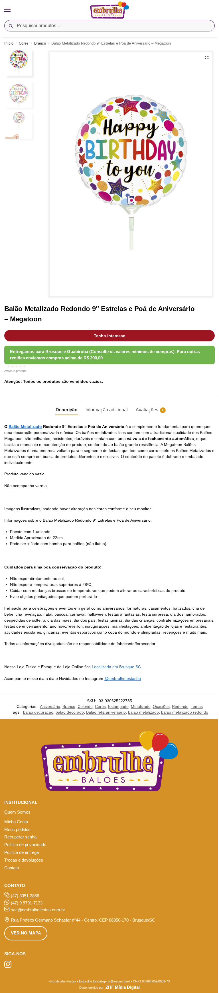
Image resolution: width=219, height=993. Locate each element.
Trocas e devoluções (23, 860)
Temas (197, 706)
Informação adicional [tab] (107, 409)
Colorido (85, 706)
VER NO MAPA (26, 933)
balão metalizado (143, 712)
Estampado (118, 706)
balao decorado (70, 712)
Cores (24, 43)
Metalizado (141, 706)
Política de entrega (21, 852)
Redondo (180, 706)
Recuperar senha (20, 837)
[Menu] (12, 10)
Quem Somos (17, 812)
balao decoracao (38, 712)
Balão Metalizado (25, 426)
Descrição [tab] (67, 409)
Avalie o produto (15, 371)
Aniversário (50, 706)
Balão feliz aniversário (106, 712)
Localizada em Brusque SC (116, 666)
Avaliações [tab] (150, 409)
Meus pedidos (17, 829)
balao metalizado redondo (184, 712)
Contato (11, 868)
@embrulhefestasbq (122, 678)
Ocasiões (161, 706)
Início (8, 43)
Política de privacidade (25, 844)
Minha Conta (16, 822)
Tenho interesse (109, 335)
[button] (206, 57)
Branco (40, 43)
